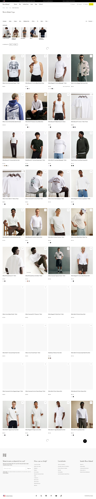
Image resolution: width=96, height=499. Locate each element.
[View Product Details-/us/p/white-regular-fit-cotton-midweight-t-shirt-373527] (59, 68)
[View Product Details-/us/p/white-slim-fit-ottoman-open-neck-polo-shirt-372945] (82, 337)
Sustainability (82, 466)
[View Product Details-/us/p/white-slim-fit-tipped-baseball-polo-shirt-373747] (59, 414)
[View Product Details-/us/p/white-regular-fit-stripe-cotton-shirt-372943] (36, 414)
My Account (36, 479)
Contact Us (36, 477)
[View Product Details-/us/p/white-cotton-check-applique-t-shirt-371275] (59, 183)
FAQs (35, 475)
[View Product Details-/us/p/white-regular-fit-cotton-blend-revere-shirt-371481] (82, 260)
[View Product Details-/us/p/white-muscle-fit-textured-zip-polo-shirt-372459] (13, 145)
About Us (81, 464)
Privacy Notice (5, 472)
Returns (35, 470)
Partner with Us (82, 470)
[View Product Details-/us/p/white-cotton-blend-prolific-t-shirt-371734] (13, 299)
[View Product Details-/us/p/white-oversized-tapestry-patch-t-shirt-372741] (59, 260)
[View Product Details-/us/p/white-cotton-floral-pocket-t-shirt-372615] (36, 337)
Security (59, 470)
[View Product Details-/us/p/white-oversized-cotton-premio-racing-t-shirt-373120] (36, 376)
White (15, 44)
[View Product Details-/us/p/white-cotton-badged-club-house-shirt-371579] (82, 68)
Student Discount (37, 483)
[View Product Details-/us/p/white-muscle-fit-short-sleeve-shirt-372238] (82, 376)
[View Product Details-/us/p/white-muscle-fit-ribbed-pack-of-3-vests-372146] (59, 106)
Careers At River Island (84, 468)
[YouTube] (56, 496)
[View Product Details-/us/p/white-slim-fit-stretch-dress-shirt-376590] (82, 299)
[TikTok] (61, 496)
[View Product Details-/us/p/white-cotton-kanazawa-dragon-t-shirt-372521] (13, 68)
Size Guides (36, 472)
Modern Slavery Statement (85, 472)
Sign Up (29, 468)
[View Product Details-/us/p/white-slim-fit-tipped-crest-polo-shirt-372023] (13, 414)
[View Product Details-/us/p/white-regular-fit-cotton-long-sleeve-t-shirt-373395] (82, 183)
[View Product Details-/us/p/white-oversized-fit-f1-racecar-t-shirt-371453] (36, 299)
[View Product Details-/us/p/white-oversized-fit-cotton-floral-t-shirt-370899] (36, 183)
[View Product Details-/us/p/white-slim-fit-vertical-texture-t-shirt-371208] (59, 222)
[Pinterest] (51, 496)
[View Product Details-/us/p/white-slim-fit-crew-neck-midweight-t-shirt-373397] (59, 145)
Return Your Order (37, 466)
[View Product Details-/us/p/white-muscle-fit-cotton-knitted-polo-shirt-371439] (13, 222)
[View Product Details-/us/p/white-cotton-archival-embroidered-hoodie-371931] (13, 106)
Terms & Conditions (61, 464)
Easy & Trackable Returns (48, 1)
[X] (41, 496)
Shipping (35, 468)
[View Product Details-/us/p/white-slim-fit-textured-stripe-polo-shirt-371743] (13, 337)
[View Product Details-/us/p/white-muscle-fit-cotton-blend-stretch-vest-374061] (36, 68)
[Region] (4, 1)
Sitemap (35, 485)
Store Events (36, 481)
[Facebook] (36, 496)
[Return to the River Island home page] (7, 4)
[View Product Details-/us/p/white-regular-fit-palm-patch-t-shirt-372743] (59, 299)
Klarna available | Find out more (69, 1)
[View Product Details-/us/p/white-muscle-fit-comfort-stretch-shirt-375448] (36, 222)
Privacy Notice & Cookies (62, 468)
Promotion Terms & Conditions (63, 466)
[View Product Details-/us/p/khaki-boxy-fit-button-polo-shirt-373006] (59, 337)
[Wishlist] (22, 56)
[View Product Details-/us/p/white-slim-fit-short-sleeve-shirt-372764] (59, 376)
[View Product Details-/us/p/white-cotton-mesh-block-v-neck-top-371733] (82, 222)
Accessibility (60, 472)
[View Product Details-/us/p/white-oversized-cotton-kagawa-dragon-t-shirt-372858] (13, 376)
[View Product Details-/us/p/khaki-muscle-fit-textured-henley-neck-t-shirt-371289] (36, 145)
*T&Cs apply (5, 471)
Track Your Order (37, 464)
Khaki (11, 44)
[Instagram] (46, 496)
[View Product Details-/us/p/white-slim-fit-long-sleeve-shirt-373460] (82, 414)
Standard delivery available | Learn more (27, 1)
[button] (13, 86)
